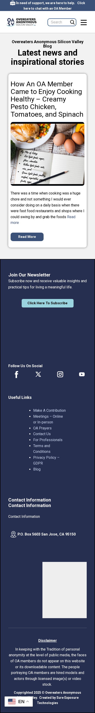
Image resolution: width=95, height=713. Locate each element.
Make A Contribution (49, 410)
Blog (37, 469)
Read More (27, 237)
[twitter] (38, 374)
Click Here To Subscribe (47, 303)
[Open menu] (84, 22)
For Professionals (47, 440)
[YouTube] (82, 374)
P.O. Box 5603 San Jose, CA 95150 (47, 534)
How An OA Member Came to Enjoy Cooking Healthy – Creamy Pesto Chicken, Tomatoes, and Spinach (47, 99)
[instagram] (60, 374)
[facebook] (16, 374)
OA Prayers (42, 428)
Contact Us (42, 434)
